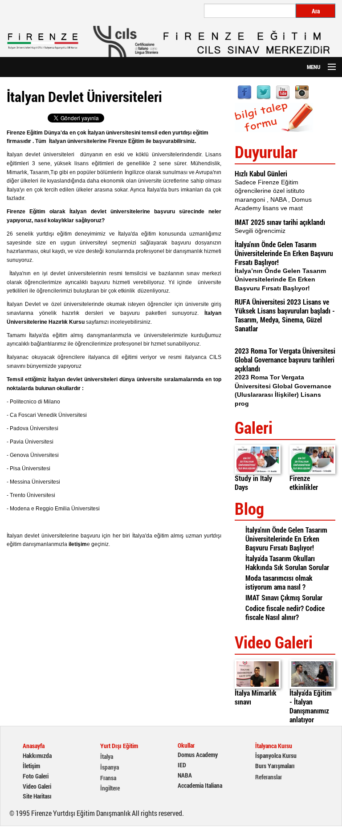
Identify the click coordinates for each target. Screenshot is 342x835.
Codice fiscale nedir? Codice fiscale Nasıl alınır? (285, 612)
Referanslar (268, 777)
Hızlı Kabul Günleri (261, 173)
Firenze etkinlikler (303, 482)
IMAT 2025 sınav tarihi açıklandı (280, 222)
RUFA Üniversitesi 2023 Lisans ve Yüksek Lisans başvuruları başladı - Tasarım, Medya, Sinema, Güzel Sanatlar (285, 315)
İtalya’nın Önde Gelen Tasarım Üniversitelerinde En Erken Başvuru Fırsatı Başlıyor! (284, 253)
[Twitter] (263, 91)
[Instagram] (302, 91)
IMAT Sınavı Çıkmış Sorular (283, 597)
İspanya (109, 767)
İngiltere (110, 788)
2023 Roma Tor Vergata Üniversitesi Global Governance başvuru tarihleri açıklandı (285, 359)
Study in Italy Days (253, 482)
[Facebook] (244, 91)
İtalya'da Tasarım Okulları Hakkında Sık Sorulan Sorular (287, 563)
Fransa (108, 778)
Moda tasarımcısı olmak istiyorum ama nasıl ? (279, 582)
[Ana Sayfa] (43, 41)
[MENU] (327, 67)
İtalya (106, 757)
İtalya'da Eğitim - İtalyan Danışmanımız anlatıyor (310, 706)
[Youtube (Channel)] (283, 91)
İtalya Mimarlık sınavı (256, 697)
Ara (316, 11)
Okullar (186, 745)
